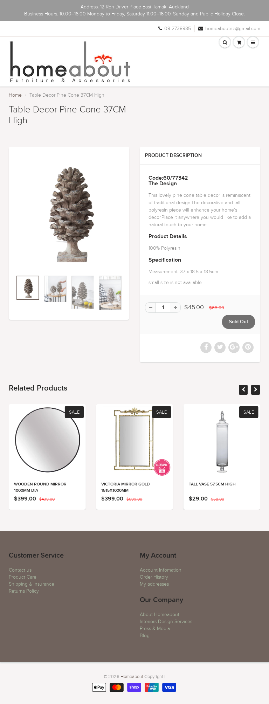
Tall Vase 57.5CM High (212, 484)
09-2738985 (177, 29)
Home (15, 95)
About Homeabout (159, 614)
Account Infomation (160, 570)
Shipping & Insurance (31, 584)
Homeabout (131, 676)
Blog (145, 636)
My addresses (154, 584)
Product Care (22, 577)
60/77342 (175, 178)
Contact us (20, 570)
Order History (154, 577)
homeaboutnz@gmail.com (232, 29)
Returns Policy (24, 591)
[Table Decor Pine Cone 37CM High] (69, 212)
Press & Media (155, 628)
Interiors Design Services (166, 621)
